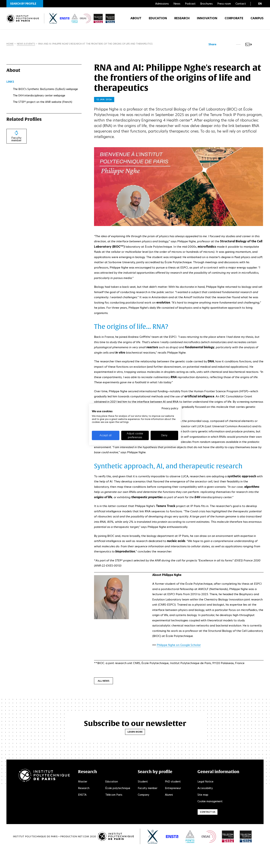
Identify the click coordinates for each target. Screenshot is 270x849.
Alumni (169, 795)
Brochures (206, 3)
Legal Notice (205, 781)
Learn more (135, 731)
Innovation (207, 18)
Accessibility (205, 788)
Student (143, 781)
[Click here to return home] (22, 18)
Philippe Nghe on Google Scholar (179, 645)
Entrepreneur (173, 788)
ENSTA (82, 795)
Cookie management (210, 801)
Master (82, 781)
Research (182, 18)
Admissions (162, 3)
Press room (224, 3)
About (135, 18)
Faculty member (147, 788)
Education (158, 18)
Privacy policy (169, 408)
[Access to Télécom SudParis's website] (245, 836)
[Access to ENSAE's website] (209, 836)
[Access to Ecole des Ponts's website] (190, 836)
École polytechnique (117, 788)
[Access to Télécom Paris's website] (228, 836)
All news (103, 680)
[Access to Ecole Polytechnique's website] (153, 836)
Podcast (190, 3)
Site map (202, 795)
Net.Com (83, 836)
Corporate (234, 18)
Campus (257, 18)
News (176, 3)
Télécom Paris (113, 795)
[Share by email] (248, 44)
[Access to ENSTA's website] (172, 836)
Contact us (207, 811)
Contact (240, 3)
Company (143, 795)
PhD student (173, 781)
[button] (24, 3)
